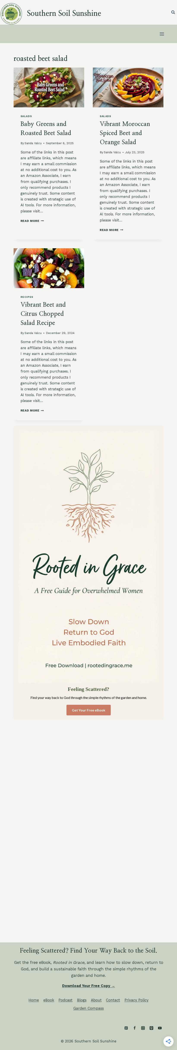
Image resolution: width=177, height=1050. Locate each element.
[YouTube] (159, 1028)
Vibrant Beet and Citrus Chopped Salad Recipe (43, 314)
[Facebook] (134, 1028)
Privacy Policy (137, 1000)
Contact (113, 1000)
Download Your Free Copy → (88, 986)
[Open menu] (161, 34)
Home (33, 1000)
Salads (26, 116)
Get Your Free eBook (88, 710)
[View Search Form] (173, 12)
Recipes (27, 296)
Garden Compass (88, 1008)
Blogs (82, 1000)
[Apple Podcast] (151, 1028)
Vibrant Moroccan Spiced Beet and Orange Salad (125, 133)
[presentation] (49, 87)
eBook (48, 1000)
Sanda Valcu (33, 143)
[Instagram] (143, 1028)
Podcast (65, 1000)
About (96, 1000)
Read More (32, 221)
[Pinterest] (126, 1028)
